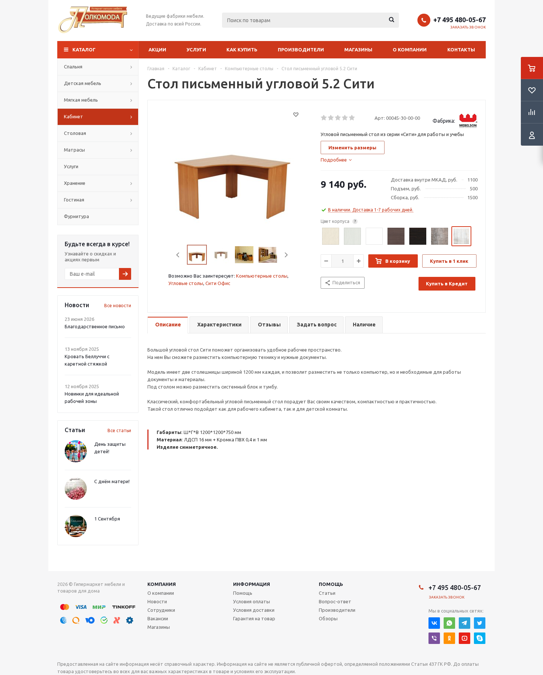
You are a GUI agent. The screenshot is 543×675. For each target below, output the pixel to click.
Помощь (331, 584)
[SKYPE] (479, 638)
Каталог (84, 49)
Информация (251, 584)
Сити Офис (217, 283)
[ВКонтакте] (434, 623)
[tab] (336, 159)
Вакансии (157, 618)
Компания (161, 584)
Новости (157, 601)
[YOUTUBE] (464, 638)
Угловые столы (185, 283)
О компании (410, 49)
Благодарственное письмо (95, 326)
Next (286, 255)
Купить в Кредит (447, 283)
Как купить (241, 49)
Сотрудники (161, 610)
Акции (157, 49)
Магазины (358, 49)
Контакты (461, 49)
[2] (331, 118)
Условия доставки (253, 610)
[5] (352, 118)
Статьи (327, 593)
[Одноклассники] (449, 638)
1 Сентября (107, 518)
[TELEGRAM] (464, 623)
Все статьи (119, 430)
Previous (178, 255)
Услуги (196, 49)
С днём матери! (112, 481)
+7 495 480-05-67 (459, 19)
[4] (345, 118)
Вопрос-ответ (335, 601)
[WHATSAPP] (449, 623)
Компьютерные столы (261, 275)
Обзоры (328, 618)
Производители (301, 49)
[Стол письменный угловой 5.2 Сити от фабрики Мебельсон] (232, 173)
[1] (324, 118)
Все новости (117, 305)
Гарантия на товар (254, 618)
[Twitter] (479, 623)
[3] (338, 118)
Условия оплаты (251, 601)
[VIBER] (434, 638)
